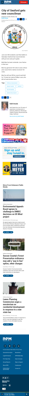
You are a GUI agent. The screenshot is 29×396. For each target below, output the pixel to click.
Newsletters (18, 352)
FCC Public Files (6, 359)
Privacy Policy (19, 349)
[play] (2, 394)
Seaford (19, 86)
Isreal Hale (5, 266)
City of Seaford (10, 89)
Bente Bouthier (6, 220)
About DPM (5, 365)
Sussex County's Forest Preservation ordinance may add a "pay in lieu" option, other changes (13, 259)
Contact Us (17, 368)
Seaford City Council (12, 92)
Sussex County (10, 86)
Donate (24, 2)
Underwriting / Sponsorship (6, 369)
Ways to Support (19, 362)
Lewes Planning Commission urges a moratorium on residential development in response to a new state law (14, 305)
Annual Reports (6, 362)
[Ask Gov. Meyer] (14, 168)
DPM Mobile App (19, 355)
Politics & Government (12, 83)
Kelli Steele (4, 18)
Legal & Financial (7, 355)
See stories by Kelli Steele (17, 116)
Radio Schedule (18, 359)
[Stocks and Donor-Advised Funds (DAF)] (14, 129)
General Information (7, 352)
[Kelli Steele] (4, 106)
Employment (18, 365)
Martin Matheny (6, 315)
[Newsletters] (14, 152)
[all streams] (27, 394)
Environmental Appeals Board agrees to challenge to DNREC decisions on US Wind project (13, 211)
